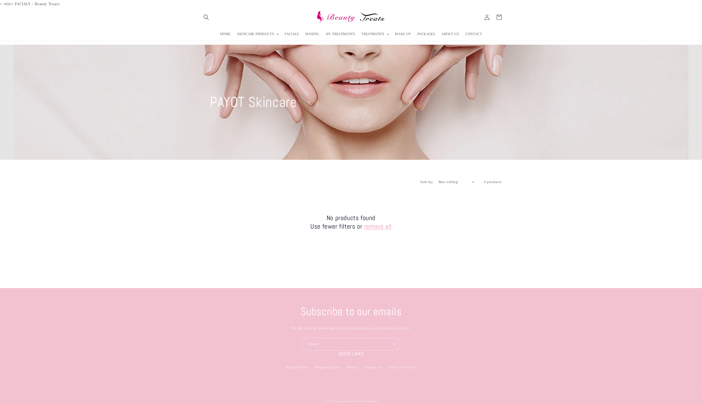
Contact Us (373, 367)
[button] (206, 17)
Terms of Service (402, 367)
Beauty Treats (344, 401)
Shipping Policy (328, 367)
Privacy (353, 367)
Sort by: (426, 182)
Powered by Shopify (365, 401)
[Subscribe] (394, 344)
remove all (378, 226)
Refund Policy (297, 367)
